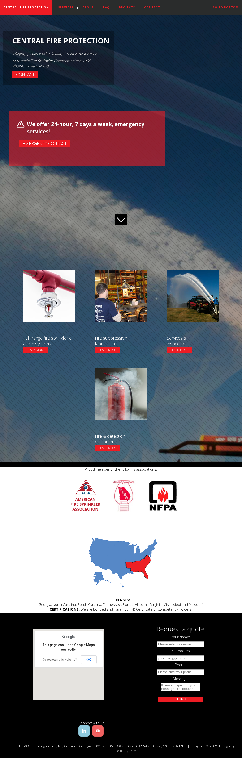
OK (88, 660)
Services (65, 7)
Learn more (108, 350)
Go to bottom (225, 7)
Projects (127, 7)
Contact (152, 7)
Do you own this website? (60, 659)
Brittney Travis (127, 750)
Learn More (36, 350)
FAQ (106, 7)
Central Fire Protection (26, 7)
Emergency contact (45, 143)
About (88, 7)
